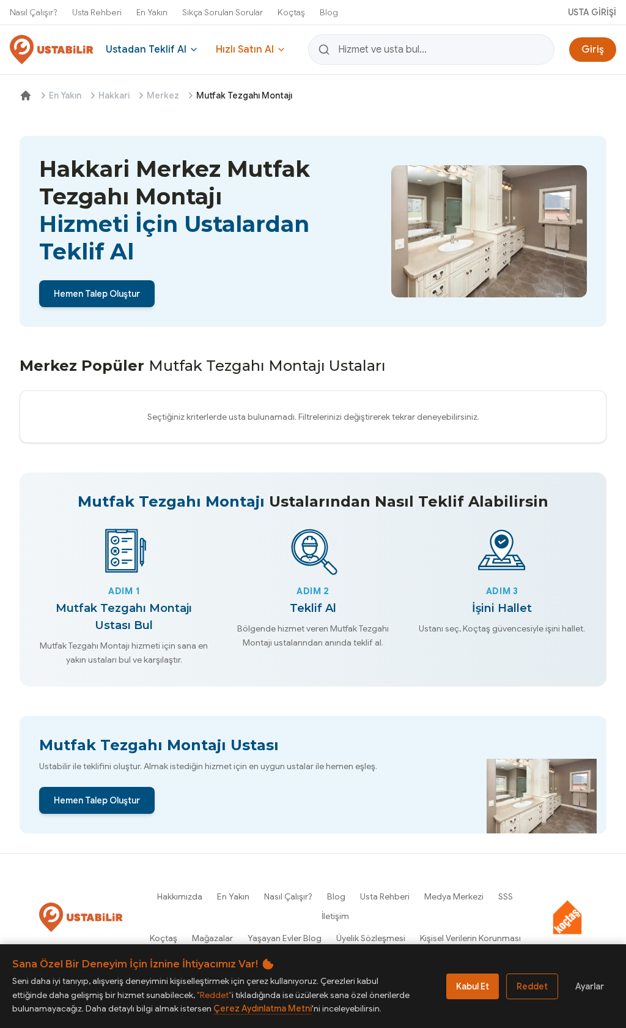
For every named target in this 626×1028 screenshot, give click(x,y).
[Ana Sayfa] (26, 95)
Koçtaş (291, 12)
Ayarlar (589, 986)
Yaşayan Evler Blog (285, 938)
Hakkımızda (179, 896)
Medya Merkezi (454, 896)
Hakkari (114, 95)
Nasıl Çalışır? (33, 12)
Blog (329, 12)
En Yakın (152, 12)
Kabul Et (472, 986)
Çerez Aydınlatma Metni (262, 1008)
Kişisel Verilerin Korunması (470, 938)
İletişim (335, 916)
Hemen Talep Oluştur (97, 293)
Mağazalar (212, 938)
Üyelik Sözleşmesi (370, 938)
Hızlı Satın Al (245, 49)
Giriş (592, 49)
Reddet (532, 986)
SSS (505, 896)
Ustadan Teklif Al (146, 49)
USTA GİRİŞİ (592, 12)
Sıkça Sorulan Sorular (222, 12)
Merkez (163, 95)
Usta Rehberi (97, 12)
